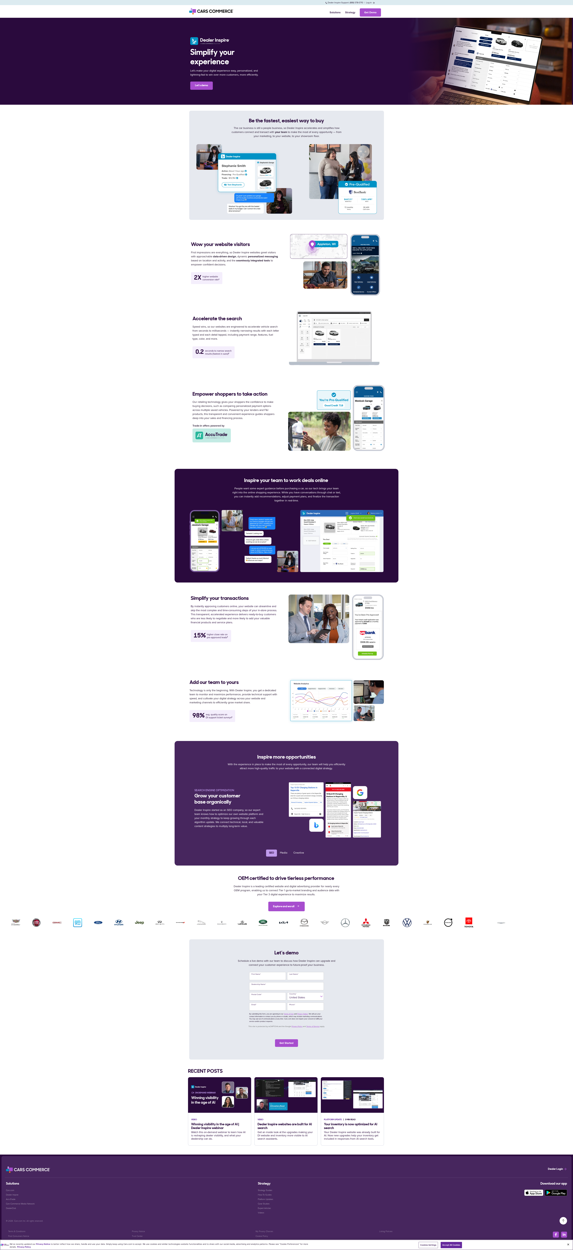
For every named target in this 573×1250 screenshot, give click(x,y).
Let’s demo (201, 85)
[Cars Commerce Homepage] (28, 1169)
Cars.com (10, 1190)
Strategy (350, 12)
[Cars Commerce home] (211, 11)
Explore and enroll (284, 906)
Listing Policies (385, 1231)
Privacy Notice (302, 1014)
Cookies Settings (428, 1245)
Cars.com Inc (20, 1220)
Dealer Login (555, 1169)
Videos (261, 1212)
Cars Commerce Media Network (20, 1203)
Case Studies (263, 1203)
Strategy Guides (265, 1190)
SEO (271, 853)
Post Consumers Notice (18, 1236)
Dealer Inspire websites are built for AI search (285, 1126)
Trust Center (137, 1236)
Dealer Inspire (12, 1194)
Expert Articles (264, 1208)
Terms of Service (313, 1026)
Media (283, 853)
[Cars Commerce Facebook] (556, 1235)
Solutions (335, 12)
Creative (298, 853)
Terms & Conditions (16, 1231)
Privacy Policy (297, 1026)
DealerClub (11, 1208)
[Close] (568, 1244)
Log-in (369, 2)
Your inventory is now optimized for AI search (350, 1126)
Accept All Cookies (451, 1245)
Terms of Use (289, 1014)
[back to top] (563, 1221)
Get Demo (370, 12)
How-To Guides (265, 1194)
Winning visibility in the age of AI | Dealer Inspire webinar (215, 1126)
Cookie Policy (262, 1236)
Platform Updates (265, 1199)
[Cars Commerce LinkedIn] (564, 1235)
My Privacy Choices (264, 1231)
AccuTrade (10, 1199)
